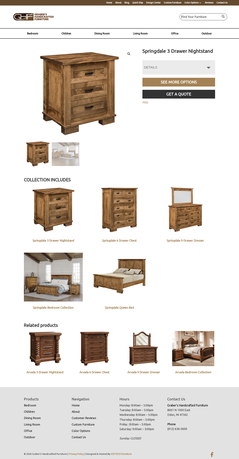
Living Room (140, 33)
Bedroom (32, 33)
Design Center (153, 2)
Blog (127, 2)
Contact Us (222, 2)
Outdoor (207, 33)
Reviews (209, 2)
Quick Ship (137, 2)
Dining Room (102, 33)
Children (66, 33)
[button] (129, 54)
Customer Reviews (84, 418)
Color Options (192, 2)
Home (109, 2)
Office (174, 33)
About (118, 2)
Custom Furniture (172, 2)
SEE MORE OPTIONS (179, 82)
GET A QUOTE (178, 94)
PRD (145, 102)
